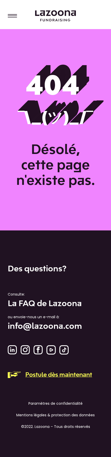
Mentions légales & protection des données (55, 415)
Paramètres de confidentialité (55, 403)
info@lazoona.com (45, 326)
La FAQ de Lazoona (45, 303)
